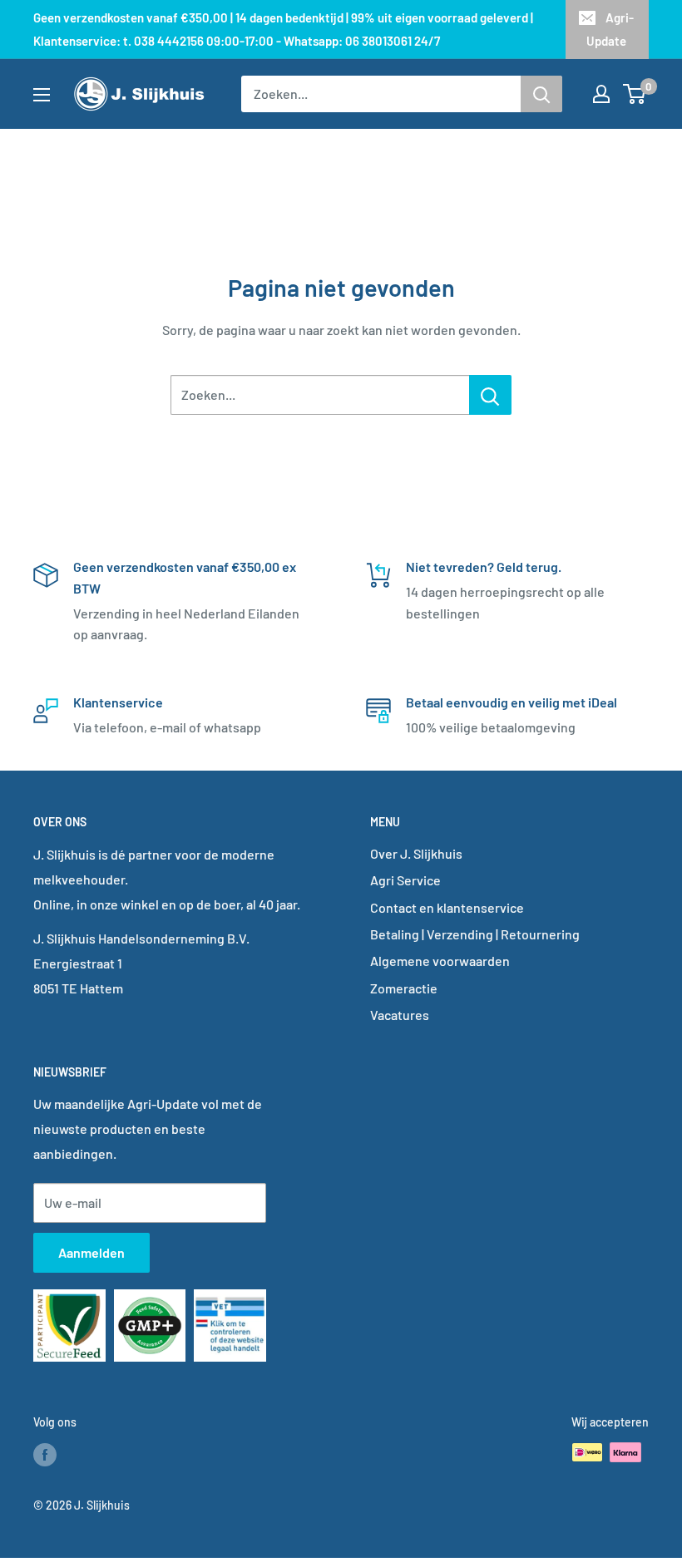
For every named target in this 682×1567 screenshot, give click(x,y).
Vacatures (399, 1014)
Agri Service (405, 880)
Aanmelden (91, 1252)
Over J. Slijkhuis (416, 853)
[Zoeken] (541, 94)
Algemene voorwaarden (440, 960)
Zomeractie (403, 988)
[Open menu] (41, 94)
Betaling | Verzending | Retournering (475, 934)
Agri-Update (610, 29)
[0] (635, 94)
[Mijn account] (601, 94)
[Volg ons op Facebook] (45, 1454)
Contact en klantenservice (447, 907)
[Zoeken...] (490, 395)
